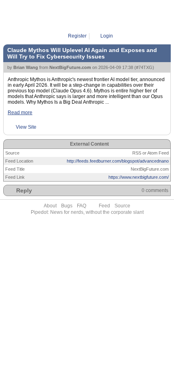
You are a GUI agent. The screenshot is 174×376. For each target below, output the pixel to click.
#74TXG (144, 67)
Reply (24, 190)
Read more (20, 112)
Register (77, 36)
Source (122, 206)
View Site (26, 127)
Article (90, 16)
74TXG (110, 16)
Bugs (66, 206)
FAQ (81, 206)
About (50, 206)
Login (106, 36)
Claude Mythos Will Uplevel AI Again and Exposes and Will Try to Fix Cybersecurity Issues (82, 53)
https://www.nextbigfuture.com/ (138, 177)
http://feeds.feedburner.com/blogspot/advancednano (118, 161)
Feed (104, 206)
